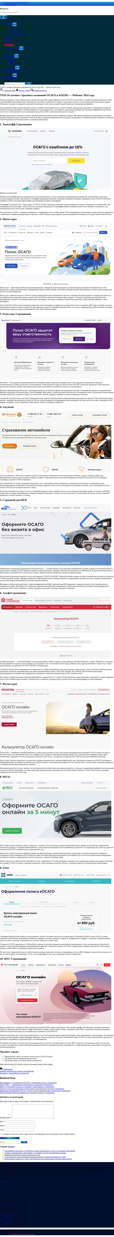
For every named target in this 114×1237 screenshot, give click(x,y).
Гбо (10, 51)
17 (1, 1219)
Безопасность (9, 22)
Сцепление (13, 65)
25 (4, 1222)
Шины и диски (14, 72)
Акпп (11, 59)
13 (9, 1217)
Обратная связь (10, 5)
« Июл (2, 1227)
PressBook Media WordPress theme (21, 1234)
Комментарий (6, 1118)
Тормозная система (11, 53)
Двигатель (8, 25)
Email (2, 1126)
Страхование (9, 45)
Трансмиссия (9, 56)
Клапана (12, 31)
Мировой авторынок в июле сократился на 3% (22, 1155)
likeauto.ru (4, 8)
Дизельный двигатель (17, 29)
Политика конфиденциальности (16, 3)
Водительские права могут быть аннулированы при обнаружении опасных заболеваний (38, 1159)
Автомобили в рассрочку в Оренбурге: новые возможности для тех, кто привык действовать (39, 1151)
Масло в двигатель (16, 33)
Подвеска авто (14, 70)
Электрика (8, 76)
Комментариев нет (40, 90)
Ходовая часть (9, 68)
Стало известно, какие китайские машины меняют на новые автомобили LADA (35, 1157)
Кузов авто (8, 37)
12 (6, 1217)
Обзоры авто (9, 41)
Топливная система (11, 49)
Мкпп (11, 63)
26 (6, 1222)
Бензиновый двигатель (17, 27)
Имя (2, 1121)
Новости (7, 39)
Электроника (14, 78)
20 (9, 1219)
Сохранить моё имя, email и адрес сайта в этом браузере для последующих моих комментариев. (39, 1134)
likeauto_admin (24, 90)
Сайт (2, 1130)
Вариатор (12, 61)
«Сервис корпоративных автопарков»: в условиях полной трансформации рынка (35, 1153)
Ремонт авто (9, 43)
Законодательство (11, 35)
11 (4, 1217)
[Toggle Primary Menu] (3, 17)
